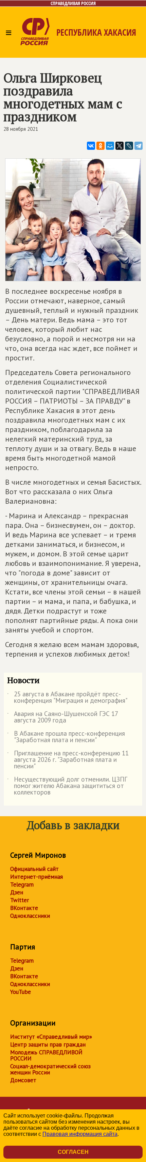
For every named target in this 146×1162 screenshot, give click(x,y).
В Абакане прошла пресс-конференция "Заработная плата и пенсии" (66, 737)
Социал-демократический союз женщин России (50, 1069)
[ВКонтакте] (91, 146)
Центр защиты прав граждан (48, 1044)
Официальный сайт (34, 869)
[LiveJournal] (129, 146)
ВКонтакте (24, 908)
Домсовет (23, 1080)
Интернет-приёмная (36, 877)
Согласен (73, 1152)
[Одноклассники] (100, 146)
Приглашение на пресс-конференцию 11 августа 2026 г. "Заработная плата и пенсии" (68, 760)
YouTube (20, 992)
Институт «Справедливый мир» (51, 1037)
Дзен (16, 892)
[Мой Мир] (110, 146)
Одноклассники (30, 916)
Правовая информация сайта (79, 1134)
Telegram (22, 884)
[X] (119, 146)
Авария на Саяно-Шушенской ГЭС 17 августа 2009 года (62, 717)
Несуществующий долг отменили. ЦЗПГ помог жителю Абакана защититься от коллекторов (67, 786)
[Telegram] (138, 146)
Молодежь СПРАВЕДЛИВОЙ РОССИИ (46, 1055)
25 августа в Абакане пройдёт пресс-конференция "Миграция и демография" (67, 697)
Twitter (19, 900)
